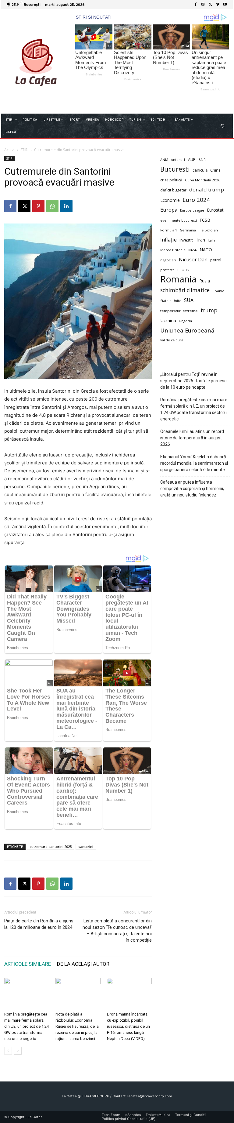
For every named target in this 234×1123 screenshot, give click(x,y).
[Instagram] (203, 4)
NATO (206, 250)
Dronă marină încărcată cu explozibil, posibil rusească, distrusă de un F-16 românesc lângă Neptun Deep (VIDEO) (128, 1026)
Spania (218, 291)
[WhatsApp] (52, 206)
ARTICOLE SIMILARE (27, 964)
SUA (188, 300)
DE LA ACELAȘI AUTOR (83, 964)
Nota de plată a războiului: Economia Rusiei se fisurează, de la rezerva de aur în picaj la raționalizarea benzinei (77, 1026)
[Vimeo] (217, 4)
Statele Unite (170, 301)
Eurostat (215, 210)
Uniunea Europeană (187, 330)
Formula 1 (168, 230)
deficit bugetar (173, 190)
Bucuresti (175, 169)
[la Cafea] (36, 61)
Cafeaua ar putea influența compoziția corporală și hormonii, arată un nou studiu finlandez (192, 488)
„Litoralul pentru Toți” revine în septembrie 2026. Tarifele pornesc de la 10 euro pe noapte (193, 381)
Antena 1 (178, 160)
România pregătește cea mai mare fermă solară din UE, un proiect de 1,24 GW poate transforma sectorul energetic (26, 1026)
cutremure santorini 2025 (51, 846)
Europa (168, 209)
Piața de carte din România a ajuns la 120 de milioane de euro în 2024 (38, 924)
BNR (202, 159)
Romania (178, 279)
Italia (211, 240)
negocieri (168, 260)
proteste (167, 269)
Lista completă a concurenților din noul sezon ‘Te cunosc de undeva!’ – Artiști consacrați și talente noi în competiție (117, 930)
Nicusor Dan (193, 259)
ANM (164, 159)
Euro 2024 (196, 199)
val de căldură (171, 340)
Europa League (192, 210)
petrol (215, 260)
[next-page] (18, 1051)
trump (209, 310)
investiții (186, 240)
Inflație (168, 240)
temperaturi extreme (179, 311)
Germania (188, 230)
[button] (223, 126)
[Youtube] (225, 4)
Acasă (9, 149)
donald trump (206, 189)
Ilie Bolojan (208, 230)
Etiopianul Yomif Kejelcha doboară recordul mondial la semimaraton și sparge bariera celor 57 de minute (194, 463)
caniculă (200, 170)
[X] (210, 4)
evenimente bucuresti (178, 220)
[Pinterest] (38, 206)
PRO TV (183, 269)
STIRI (24, 149)
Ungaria (185, 320)
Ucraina (168, 320)
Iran (201, 240)
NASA (192, 250)
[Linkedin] (66, 206)
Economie (170, 200)
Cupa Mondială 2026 (202, 180)
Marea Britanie (173, 250)
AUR (192, 159)
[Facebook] (195, 4)
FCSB (205, 220)
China (215, 170)
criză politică (171, 180)
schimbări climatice (185, 290)
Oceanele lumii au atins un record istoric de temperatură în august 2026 (192, 438)
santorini (85, 846)
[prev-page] (8, 1051)
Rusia (204, 281)
